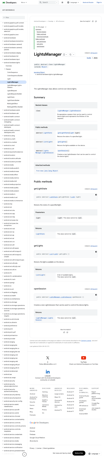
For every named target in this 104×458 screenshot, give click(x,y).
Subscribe (79, 453)
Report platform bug (96, 392)
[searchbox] (13, 17)
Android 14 (70, 401)
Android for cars (58, 406)
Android (32, 394)
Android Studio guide (84, 396)
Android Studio (88, 2)
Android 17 (70, 392)
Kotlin (89, 58)
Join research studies (96, 409)
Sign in (99, 2)
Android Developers (40, 21)
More (23, 2)
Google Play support (95, 404)
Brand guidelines (49, 448)
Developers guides (82, 401)
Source (32, 405)
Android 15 (70, 398)
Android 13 (70, 405)
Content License (86, 340)
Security (32, 402)
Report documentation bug (96, 398)
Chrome (32, 431)
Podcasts (33, 415)
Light (72, 133)
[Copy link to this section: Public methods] (54, 182)
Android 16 (70, 395)
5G (43, 413)
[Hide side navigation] (24, 454)
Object (44, 67)
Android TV (58, 410)
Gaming (45, 392)
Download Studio (82, 409)
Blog (31, 412)
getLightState (63, 133)
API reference (8, 10)
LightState (47, 133)
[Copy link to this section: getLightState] (49, 189)
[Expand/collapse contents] (45, 27)
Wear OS (57, 397)
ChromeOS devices (58, 401)
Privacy (44, 410)
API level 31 (94, 53)
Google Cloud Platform (37, 438)
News (31, 408)
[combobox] (49, 2)
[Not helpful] (95, 21)
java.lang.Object (39, 72)
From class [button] (47, 171)
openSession (63, 151)
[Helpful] (92, 21)
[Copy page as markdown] (70, 54)
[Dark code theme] (96, 195)
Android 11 (70, 411)
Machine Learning (45, 396)
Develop (50, 21)
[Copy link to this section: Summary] (47, 97)
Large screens (59, 394)
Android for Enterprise (33, 398)
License (38, 448)
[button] (13, 22)
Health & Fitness (45, 400)
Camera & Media (45, 405)
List (45, 142)
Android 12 (70, 408)
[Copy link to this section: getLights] (45, 246)
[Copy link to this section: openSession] (48, 289)
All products (34, 441)
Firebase (32, 434)
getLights (62, 142)
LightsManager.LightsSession (69, 111)
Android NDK (83, 414)
